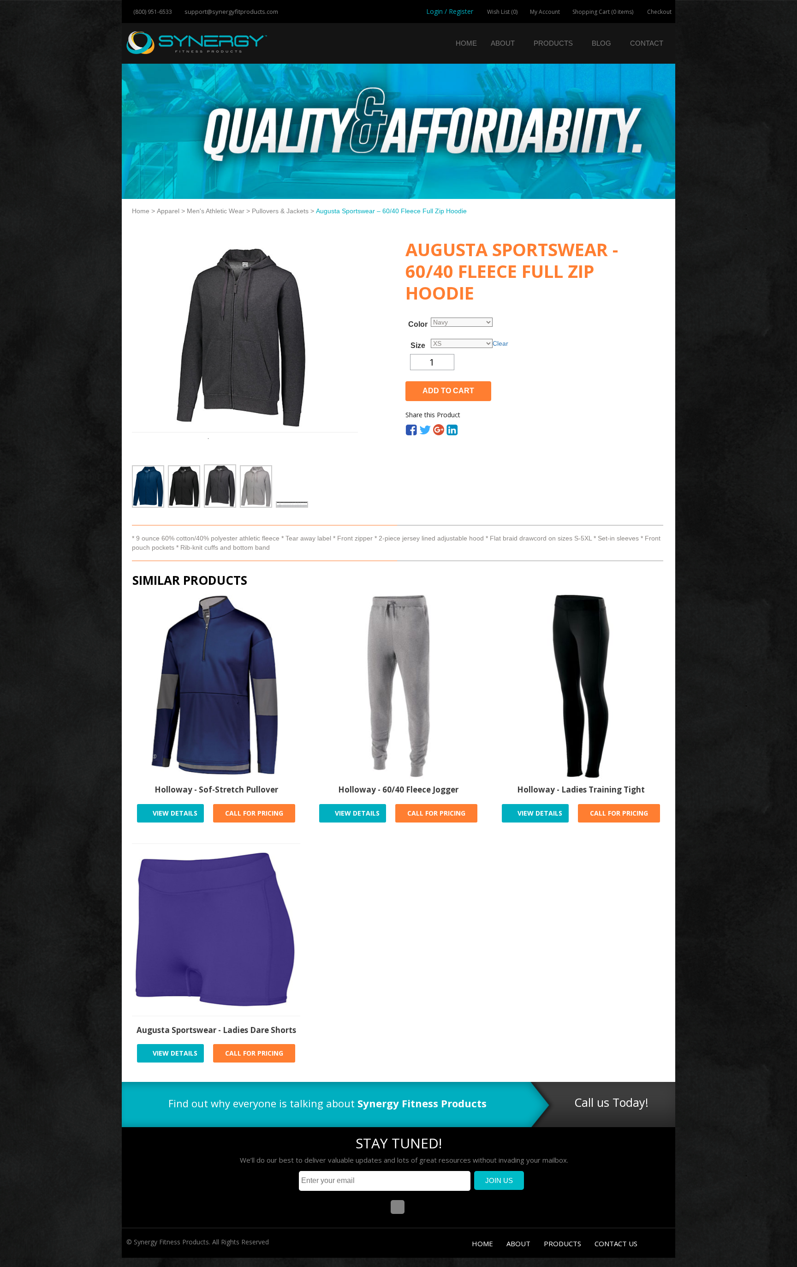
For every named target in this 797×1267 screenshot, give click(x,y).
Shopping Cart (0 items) (602, 12)
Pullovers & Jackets (280, 211)
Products (553, 43)
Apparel (168, 211)
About (503, 43)
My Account (545, 12)
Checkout (659, 12)
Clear (500, 343)
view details (174, 813)
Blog (601, 43)
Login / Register (449, 11)
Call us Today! (611, 1102)
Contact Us (616, 1243)
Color (418, 324)
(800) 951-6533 (152, 12)
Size (417, 345)
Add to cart (448, 391)
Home (466, 43)
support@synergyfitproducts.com (230, 11)
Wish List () (501, 12)
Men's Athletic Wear (215, 211)
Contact (646, 43)
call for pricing (254, 813)
